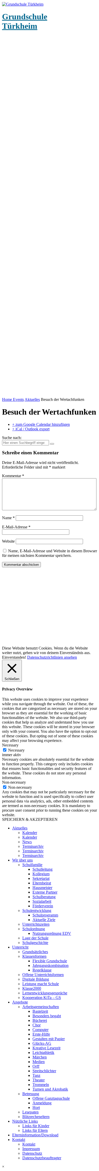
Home (7, 399)
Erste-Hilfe (41, 1034)
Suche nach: (12, 437)
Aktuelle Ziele (43, 920)
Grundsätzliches (35, 952)
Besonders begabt (46, 1016)
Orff (35, 1066)
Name (8, 518)
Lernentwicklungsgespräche (44, 993)
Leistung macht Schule (40, 984)
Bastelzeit (40, 1011)
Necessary (16, 750)
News (27, 842)
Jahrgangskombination (50, 965)
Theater (38, 1080)
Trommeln (40, 1084)
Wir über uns (22, 860)
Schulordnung (33, 929)
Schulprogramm (45, 915)
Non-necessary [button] (14, 782)
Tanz (36, 1075)
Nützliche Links (25, 1121)
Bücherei (39, 1020)
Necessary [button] (10, 745)
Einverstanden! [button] (14, 657)
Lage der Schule (35, 938)
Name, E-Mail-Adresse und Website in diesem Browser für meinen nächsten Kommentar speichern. (49, 553)
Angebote (20, 1002)
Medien (38, 1062)
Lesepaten (30, 1112)
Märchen (39, 1057)
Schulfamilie (32, 865)
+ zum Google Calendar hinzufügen (41, 424)
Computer (40, 1029)
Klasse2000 (31, 988)
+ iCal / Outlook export (31, 429)
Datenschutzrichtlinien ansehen (52, 657)
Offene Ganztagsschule (51, 1098)
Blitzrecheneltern (36, 1116)
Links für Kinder (35, 1126)
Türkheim (24, 21)
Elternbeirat (41, 883)
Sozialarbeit (41, 901)
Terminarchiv (33, 846)
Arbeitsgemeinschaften (40, 1007)
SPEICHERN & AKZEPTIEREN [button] (30, 819)
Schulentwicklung (36, 910)
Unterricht (20, 947)
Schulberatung (44, 897)
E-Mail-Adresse (16, 527)
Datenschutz (32, 1153)
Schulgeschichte (35, 942)
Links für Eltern (35, 1130)
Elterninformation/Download (35, 1135)
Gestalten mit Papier (48, 1039)
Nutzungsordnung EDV (51, 933)
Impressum (31, 1149)
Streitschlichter (44, 1071)
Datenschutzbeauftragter (41, 1158)
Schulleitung (42, 869)
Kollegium (41, 874)
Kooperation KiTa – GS (41, 997)
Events (18, 399)
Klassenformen (34, 956)
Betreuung (30, 1094)
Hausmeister (42, 887)
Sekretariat (41, 878)
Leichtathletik (43, 1052)
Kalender (29, 832)
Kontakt (18, 1139)
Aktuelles (32, 399)
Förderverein (42, 906)
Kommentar (13, 476)
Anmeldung (42, 1103)
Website (8, 541)
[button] (49, 1166)
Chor (36, 1025)
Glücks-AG (41, 1043)
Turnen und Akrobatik (50, 1089)
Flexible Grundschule (49, 961)
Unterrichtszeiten (36, 924)
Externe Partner (44, 892)
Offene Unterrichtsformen (43, 974)
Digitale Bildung (35, 979)
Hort (36, 1107)
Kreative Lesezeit (46, 1048)
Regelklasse (42, 970)
